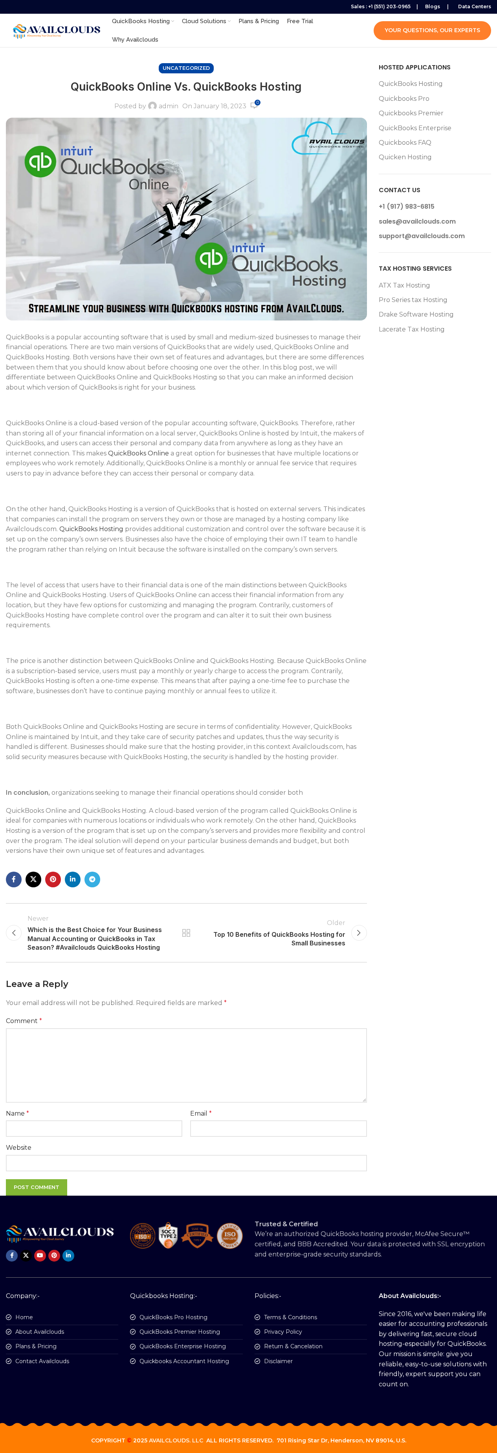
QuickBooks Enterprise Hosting (182, 1346)
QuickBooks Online (138, 453)
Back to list (186, 933)
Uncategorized (186, 68)
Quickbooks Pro (404, 98)
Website (18, 1147)
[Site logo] (55, 30)
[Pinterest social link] (53, 879)
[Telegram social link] (92, 879)
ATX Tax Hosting (404, 285)
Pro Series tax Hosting (413, 300)
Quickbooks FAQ (405, 142)
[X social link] (33, 879)
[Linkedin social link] (73, 879)
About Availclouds (39, 1331)
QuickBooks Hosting (91, 529)
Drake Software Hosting (416, 314)
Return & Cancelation (293, 1346)
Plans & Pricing (36, 1346)
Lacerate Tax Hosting (412, 329)
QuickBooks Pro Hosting (173, 1317)
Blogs (432, 6)
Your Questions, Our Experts (432, 30)
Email (201, 1113)
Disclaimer (278, 1361)
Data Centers (474, 6)
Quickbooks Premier (411, 113)
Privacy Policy (283, 1331)
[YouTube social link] (40, 1256)
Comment (24, 1021)
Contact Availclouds (42, 1361)
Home (24, 1317)
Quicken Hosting (405, 157)
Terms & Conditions (290, 1317)
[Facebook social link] (14, 879)
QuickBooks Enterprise (415, 128)
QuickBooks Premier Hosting (179, 1331)
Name (17, 1113)
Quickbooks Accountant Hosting (184, 1361)
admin (168, 106)
